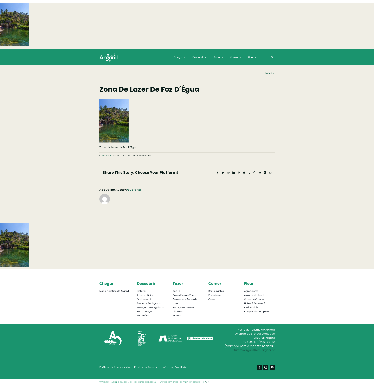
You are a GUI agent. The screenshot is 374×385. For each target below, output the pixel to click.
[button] (272, 57)
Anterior (269, 73)
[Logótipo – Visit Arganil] (108, 54)
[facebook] (259, 367)
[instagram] (265, 367)
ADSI (207, 382)
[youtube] (272, 367)
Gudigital (106, 155)
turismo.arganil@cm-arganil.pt (254, 350)
